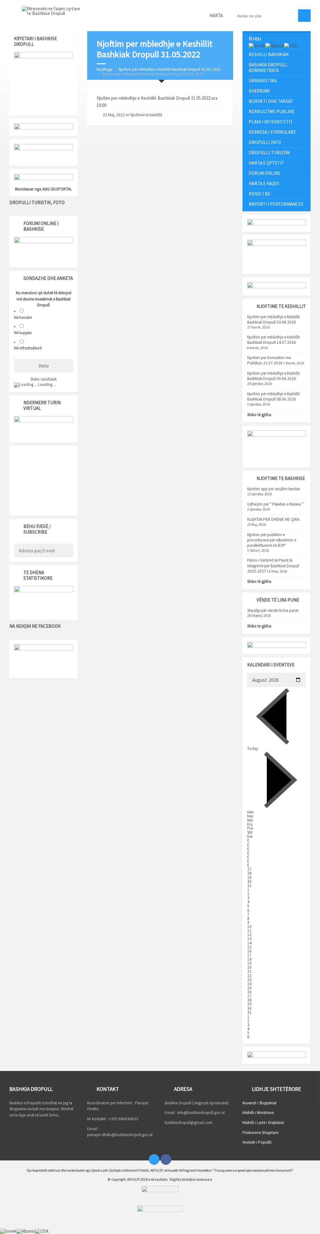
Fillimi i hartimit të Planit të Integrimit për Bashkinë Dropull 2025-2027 (273, 566)
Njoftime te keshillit (146, 115)
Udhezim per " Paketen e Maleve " (275, 504)
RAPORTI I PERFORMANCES (276, 204)
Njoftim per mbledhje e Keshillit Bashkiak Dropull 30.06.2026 (273, 376)
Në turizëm (23, 317)
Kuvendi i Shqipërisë (259, 1103)
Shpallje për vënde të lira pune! (272, 610)
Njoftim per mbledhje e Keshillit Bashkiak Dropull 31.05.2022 (169, 69)
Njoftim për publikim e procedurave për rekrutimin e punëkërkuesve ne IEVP (271, 540)
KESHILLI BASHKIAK (269, 54)
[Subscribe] (67, 551)
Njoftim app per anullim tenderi (273, 489)
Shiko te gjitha (259, 626)
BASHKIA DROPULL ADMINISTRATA (268, 67)
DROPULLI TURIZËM (269, 153)
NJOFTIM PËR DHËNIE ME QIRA (273, 519)
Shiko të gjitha (259, 414)
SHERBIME (259, 91)
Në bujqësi (23, 332)
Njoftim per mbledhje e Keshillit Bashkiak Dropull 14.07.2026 (273, 339)
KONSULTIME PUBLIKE (271, 111)
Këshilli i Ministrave (258, 1112)
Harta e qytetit (266, 163)
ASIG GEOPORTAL (57, 189)
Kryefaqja (104, 69)
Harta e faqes (264, 183)
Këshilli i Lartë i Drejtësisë (263, 1122)
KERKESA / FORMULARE (272, 132)
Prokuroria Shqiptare (260, 1132)
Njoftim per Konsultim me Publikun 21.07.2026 (269, 360)
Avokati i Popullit (257, 1142)
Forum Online (264, 173)
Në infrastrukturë (28, 348)
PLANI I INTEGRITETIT (271, 122)
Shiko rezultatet (43, 379)
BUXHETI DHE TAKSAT (271, 101)
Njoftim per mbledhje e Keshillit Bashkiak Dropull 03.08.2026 (273, 319)
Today (252, 748)
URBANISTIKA (263, 81)
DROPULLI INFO (265, 142)
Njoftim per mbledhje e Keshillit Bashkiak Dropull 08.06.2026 (273, 396)
